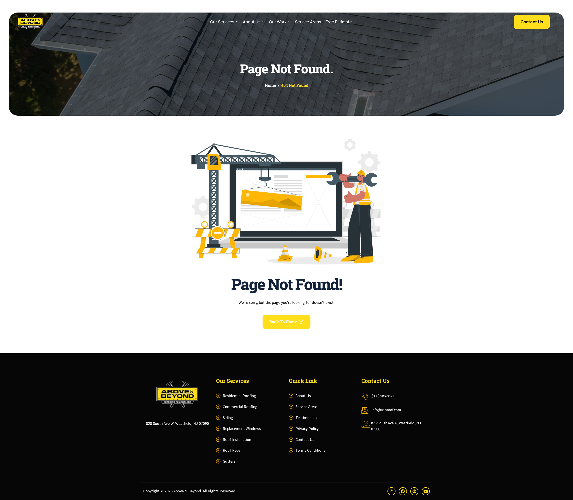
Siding (228, 417)
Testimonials (306, 417)
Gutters (229, 461)
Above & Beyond (187, 491)
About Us (252, 21)
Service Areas (308, 21)
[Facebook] (403, 491)
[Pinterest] (414, 491)
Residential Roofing (239, 395)
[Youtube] (426, 491)
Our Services (222, 21)
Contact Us (304, 439)
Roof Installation (237, 439)
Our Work (277, 21)
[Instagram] (391, 491)
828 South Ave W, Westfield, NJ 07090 (177, 423)
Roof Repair (233, 450)
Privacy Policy (307, 428)
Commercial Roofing (240, 406)
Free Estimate (339, 21)
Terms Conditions (310, 450)
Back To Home (283, 321)
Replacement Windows (242, 428)
